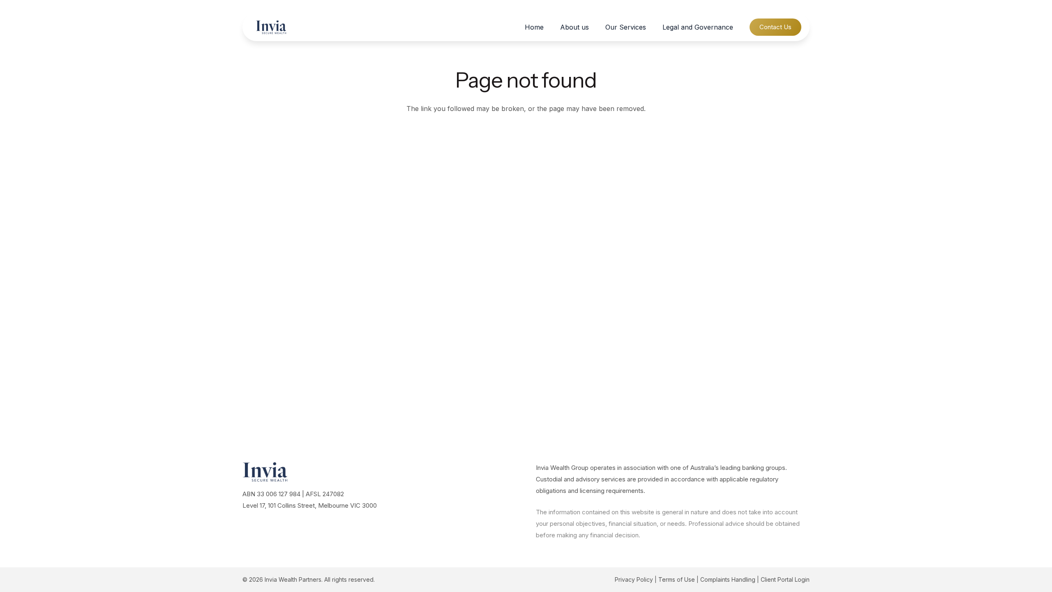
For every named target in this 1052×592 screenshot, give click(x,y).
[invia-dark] (271, 27)
